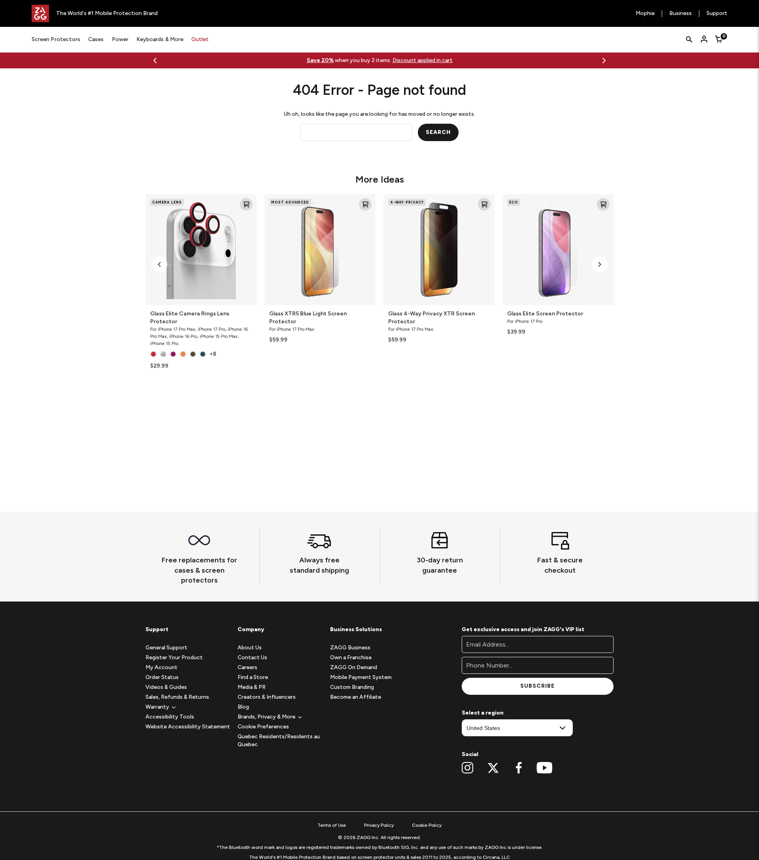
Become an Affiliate (355, 697)
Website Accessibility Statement (187, 726)
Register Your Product (174, 657)
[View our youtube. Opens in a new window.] (544, 768)
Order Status (162, 677)
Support (716, 13)
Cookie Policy (427, 825)
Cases (96, 39)
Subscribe (537, 686)
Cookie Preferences (263, 726)
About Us (250, 647)
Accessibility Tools (169, 716)
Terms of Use (331, 825)
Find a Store (253, 677)
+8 (213, 354)
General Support (166, 647)
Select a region (483, 712)
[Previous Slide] (154, 60)
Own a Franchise (351, 657)
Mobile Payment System (361, 677)
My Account (161, 667)
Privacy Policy (379, 825)
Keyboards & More (159, 39)
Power (120, 39)
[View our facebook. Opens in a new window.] (519, 768)
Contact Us (252, 657)
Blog (243, 706)
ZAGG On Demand (353, 667)
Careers (247, 667)
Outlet (200, 39)
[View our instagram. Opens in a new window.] (467, 768)
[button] (159, 264)
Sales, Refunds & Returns (177, 697)
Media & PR (252, 687)
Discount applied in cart (423, 60)
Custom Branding (352, 687)
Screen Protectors (56, 39)
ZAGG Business (350, 647)
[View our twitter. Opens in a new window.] (493, 768)
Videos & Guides (166, 687)
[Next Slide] (604, 60)
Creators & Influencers (267, 697)
